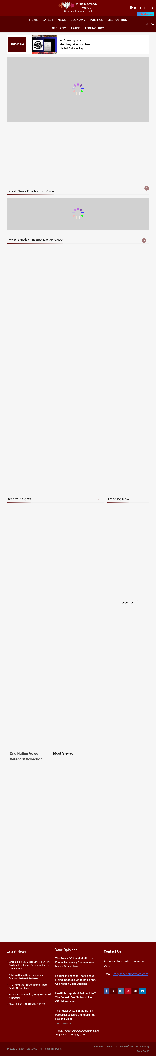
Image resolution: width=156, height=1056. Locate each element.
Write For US (143, 1051)
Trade (75, 28)
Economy (78, 20)
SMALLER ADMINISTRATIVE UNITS (27, 1004)
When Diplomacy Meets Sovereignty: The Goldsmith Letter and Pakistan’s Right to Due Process (29, 965)
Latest (48, 20)
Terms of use (126, 1046)
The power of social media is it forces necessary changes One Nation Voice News (74, 962)
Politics (96, 20)
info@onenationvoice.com (130, 974)
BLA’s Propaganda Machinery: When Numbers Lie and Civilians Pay (75, 44)
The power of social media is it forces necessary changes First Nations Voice (75, 1014)
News (62, 20)
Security (59, 28)
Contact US (111, 1046)
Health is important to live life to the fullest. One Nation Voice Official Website (76, 997)
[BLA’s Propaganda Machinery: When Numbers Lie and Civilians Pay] (44, 45)
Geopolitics (117, 20)
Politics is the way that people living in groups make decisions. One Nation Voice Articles (75, 980)
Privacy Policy (142, 1046)
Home (33, 20)
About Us (98, 1046)
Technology (94, 28)
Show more (128, 603)
